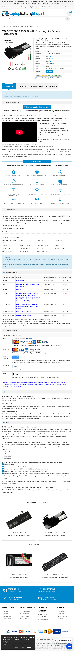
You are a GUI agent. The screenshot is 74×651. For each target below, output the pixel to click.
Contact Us (52, 7)
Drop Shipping (44, 619)
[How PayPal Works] (61, 631)
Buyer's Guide (41, 7)
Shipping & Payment (37, 86)
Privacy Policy (7, 618)
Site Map (60, 618)
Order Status (25, 613)
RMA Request (25, 618)
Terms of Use (7, 616)
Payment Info (43, 616)
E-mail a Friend (56, 78)
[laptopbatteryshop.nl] (22, 15)
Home (3, 26)
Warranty (5, 613)
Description (9, 86)
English (32, 7)
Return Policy (25, 616)
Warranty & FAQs (51, 86)
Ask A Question (43, 78)
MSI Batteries (11, 26)
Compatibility (22, 86)
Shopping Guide (25, 611)
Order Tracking (62, 616)
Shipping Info (43, 614)
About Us (60, 7)
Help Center (68, 7)
